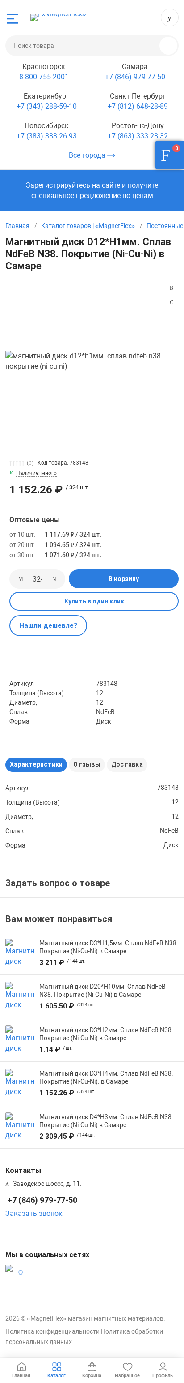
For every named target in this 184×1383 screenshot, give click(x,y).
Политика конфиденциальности (52, 1331)
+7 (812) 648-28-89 (138, 106)
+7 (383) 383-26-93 (47, 136)
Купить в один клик (94, 601)
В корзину (124, 578)
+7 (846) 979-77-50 (170, 17)
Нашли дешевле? (48, 625)
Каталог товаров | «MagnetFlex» (88, 225)
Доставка (127, 764)
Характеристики (36, 764)
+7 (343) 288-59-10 (47, 106)
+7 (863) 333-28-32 (138, 136)
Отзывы (86, 764)
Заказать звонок (34, 1213)
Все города (88, 155)
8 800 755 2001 (44, 77)
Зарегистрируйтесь (58, 185)
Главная (17, 225)
